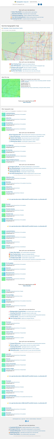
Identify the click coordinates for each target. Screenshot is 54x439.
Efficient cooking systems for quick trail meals (35, 17)
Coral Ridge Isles (10, 145)
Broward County (17, 114)
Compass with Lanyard (17, 67)
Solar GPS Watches (16, 65)
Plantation (22, 210)
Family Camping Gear (14, 170)
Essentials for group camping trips (27, 170)
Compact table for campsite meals (28, 257)
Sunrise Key (8, 408)
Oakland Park (9, 187)
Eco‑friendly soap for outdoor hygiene (33, 311)
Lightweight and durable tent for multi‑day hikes (29, 432)
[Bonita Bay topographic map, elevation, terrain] (3, 183)
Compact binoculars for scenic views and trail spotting (30, 350)
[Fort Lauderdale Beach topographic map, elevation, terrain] (3, 397)
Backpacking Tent (15, 432)
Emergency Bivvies (14, 166)
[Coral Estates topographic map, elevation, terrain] (3, 279)
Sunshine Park (9, 191)
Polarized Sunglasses (17, 15)
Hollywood (22, 192)
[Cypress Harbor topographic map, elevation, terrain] (3, 333)
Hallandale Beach (23, 156)
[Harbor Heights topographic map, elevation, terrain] (3, 220)
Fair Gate (8, 290)
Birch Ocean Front (10, 272)
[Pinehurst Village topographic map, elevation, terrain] (3, 370)
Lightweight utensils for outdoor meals (30, 69)
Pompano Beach (23, 119)
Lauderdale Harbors (10, 113)
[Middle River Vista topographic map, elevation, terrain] (3, 178)
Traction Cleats (14, 316)
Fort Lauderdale (23, 114)
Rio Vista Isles (9, 150)
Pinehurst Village (10, 368)
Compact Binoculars (15, 314)
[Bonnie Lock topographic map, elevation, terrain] (3, 129)
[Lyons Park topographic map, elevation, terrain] (3, 306)
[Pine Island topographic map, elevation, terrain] (3, 323)
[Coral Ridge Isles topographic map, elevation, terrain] (3, 146)
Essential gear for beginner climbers (28, 141)
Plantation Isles (9, 213)
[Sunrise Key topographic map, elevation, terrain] (3, 409)
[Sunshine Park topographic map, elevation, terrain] (3, 193)
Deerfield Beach (23, 246)
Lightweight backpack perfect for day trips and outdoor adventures (33, 168)
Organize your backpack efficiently (28, 64)
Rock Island (8, 326)
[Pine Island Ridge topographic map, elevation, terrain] (3, 296)
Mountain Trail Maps (17, 13)
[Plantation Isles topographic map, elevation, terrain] (3, 215)
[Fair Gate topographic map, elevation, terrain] (3, 291)
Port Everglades (9, 263)
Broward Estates (10, 336)
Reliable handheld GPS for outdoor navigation (30, 139)
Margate (21, 291)
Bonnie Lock (8, 127)
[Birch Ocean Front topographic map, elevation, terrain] (3, 274)
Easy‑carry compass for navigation (30, 67)
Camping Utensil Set (16, 69)
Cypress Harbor (9, 331)
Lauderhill (22, 337)
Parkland (21, 391)
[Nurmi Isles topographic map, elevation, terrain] (3, 414)
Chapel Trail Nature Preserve (12, 159)
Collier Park (8, 118)
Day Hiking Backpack (14, 168)
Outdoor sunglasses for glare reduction (31, 15)
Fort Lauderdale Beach (11, 395)
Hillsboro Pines (9, 390)
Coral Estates (9, 277)
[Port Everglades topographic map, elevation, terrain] (3, 264)
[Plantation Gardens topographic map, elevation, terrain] (3, 210)
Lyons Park (8, 304)
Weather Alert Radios (16, 70)
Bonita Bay (8, 182)
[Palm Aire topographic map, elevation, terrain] (3, 360)
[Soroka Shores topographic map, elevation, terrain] (3, 124)
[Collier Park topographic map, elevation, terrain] (3, 119)
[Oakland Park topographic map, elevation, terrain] (3, 188)
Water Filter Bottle (17, 12)
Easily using (28, 199)
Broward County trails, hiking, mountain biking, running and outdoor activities (35, 87)
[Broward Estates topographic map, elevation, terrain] (3, 338)
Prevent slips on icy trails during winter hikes (27, 316)
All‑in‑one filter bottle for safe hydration (29, 12)
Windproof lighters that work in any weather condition (30, 345)
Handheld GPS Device (16, 139)
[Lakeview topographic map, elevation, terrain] (3, 247)
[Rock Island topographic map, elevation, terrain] (3, 328)
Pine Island (8, 322)
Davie (21, 296)
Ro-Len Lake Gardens (11, 154)
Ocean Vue (8, 268)
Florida (12, 114)
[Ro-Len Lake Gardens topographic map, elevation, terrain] (3, 156)
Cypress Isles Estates (11, 363)
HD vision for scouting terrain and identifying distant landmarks (33, 314)
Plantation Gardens (10, 209)
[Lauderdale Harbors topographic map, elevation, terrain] (3, 114)
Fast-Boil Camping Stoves (19, 17)
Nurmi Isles (8, 412)
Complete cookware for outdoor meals (29, 18)
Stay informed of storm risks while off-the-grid (31, 70)
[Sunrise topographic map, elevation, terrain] (11, 88)
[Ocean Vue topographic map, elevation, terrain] (3, 269)
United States (8, 114)
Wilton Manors (22, 278)
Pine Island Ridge (10, 295)
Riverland (8, 204)
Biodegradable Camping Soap (18, 311)
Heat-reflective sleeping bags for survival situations (29, 166)
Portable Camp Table (15, 257)
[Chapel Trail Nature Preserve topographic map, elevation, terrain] (3, 161)
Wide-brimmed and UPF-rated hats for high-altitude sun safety (33, 134)
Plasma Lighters (14, 345)
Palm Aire (8, 358)
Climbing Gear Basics (15, 141)
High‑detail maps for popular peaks (29, 13)
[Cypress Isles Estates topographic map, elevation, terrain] (3, 365)
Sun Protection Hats (15, 134)
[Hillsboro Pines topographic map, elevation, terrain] (3, 392)
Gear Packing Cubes (16, 64)
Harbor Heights (9, 218)
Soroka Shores (9, 122)
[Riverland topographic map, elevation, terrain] (3, 205)
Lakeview (8, 245)
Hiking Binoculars (14, 350)
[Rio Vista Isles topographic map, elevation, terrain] (3, 151)
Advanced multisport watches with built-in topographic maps (33, 65)
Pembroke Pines (23, 160)
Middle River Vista (10, 177)
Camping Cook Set (17, 18)
